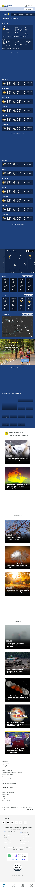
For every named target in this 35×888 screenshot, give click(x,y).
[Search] (22, 6)
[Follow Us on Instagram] (8, 823)
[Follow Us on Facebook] (4, 823)
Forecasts (28, 9)
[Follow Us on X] (25, 823)
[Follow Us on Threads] (21, 823)
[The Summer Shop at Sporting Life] (29, 422)
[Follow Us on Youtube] (12, 823)
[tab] (27, 251)
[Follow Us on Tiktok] (16, 823)
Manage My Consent (8, 774)
